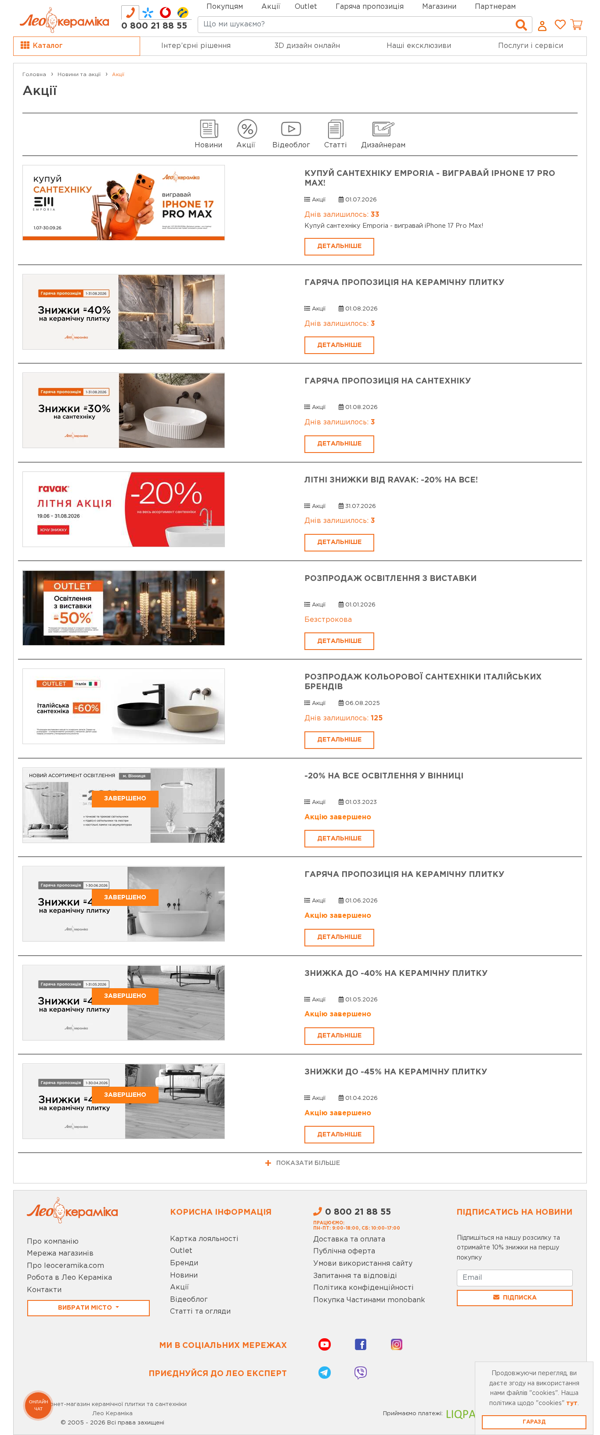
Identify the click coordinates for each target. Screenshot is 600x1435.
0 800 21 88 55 (154, 26)
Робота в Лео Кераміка (69, 1277)
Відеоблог (189, 1299)
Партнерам (495, 7)
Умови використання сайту (362, 1263)
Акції (270, 7)
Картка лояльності (204, 1239)
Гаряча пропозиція (370, 7)
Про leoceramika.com (65, 1266)
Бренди (184, 1263)
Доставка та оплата (349, 1239)
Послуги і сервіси (530, 46)
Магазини (439, 7)
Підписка (520, 1297)
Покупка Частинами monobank (369, 1300)
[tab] (130, 12)
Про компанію (53, 1241)
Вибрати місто (86, 1308)
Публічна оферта (344, 1251)
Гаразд (534, 1422)
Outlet (181, 1251)
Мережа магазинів (60, 1253)
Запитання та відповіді (355, 1276)
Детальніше (339, 246)
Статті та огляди (200, 1311)
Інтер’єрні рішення (196, 46)
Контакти (44, 1290)
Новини (184, 1275)
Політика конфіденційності (363, 1288)
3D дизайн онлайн (307, 46)
